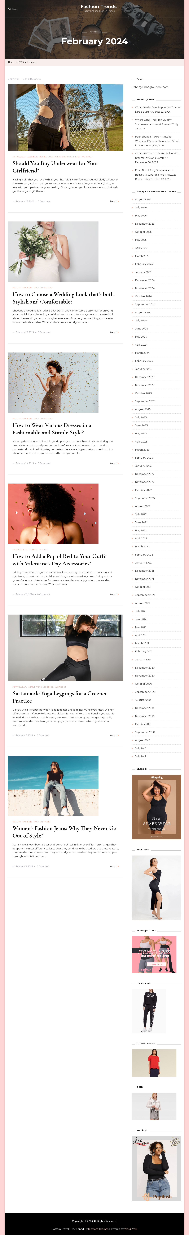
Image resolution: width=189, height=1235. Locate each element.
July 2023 (141, 417)
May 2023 (141, 433)
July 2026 (141, 207)
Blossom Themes (98, 1229)
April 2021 (141, 635)
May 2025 (141, 239)
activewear (19, 687)
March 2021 (142, 643)
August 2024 (143, 312)
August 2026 (142, 199)
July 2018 (140, 748)
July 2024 (141, 320)
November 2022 (144, 482)
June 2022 (141, 522)
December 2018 (144, 708)
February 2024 (144, 361)
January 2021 (143, 659)
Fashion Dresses (43, 288)
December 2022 (144, 474)
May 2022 (141, 530)
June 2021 (141, 619)
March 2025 (142, 256)
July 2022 (141, 514)
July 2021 (140, 611)
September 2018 (145, 732)
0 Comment (44, 202)
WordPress (130, 1229)
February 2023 (144, 457)
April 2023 (141, 441)
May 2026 (141, 215)
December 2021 (144, 570)
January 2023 (143, 465)
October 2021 (143, 586)
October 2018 (143, 724)
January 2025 (143, 272)
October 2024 (143, 296)
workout (87, 157)
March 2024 (142, 352)
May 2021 (140, 627)
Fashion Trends (99, 6)
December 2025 (144, 223)
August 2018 (142, 740)
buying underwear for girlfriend (59, 157)
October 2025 (143, 231)
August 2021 (142, 603)
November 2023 (144, 385)
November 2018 (144, 716)
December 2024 (144, 280)
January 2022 (143, 562)
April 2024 (141, 344)
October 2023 (143, 393)
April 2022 (141, 538)
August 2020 (143, 700)
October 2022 (143, 490)
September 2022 (145, 498)
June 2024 (141, 328)
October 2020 (143, 683)
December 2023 (144, 377)
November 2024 (144, 288)
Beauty (17, 288)
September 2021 (145, 595)
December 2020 (145, 667)
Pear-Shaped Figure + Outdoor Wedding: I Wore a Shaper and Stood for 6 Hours (157, 141)
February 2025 (144, 264)
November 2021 (144, 579)
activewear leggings (25, 157)
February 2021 (143, 651)
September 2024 (145, 304)
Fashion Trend (42, 822)
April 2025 (141, 248)
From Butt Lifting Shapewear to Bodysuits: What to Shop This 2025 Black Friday (155, 174)
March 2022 (142, 546)
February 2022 (144, 554)
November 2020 (145, 675)
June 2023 (141, 425)
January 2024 (143, 369)
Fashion (27, 288)
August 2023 (143, 409)
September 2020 (145, 692)
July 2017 (140, 756)
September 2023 (145, 401)
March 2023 (142, 449)
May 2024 (141, 336)
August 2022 (143, 506)
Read (113, 201)
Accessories (20, 550)
